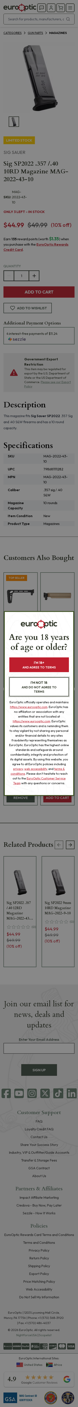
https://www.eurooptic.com (28, 707)
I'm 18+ (39, 664)
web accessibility (35, 769)
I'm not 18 (39, 687)
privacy (18, 769)
